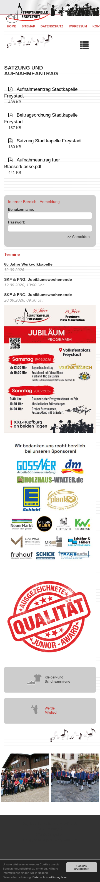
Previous (4, 777)
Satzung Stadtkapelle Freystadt (49, 140)
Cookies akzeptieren (81, 867)
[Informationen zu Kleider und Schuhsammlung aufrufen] (50, 679)
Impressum (78, 26)
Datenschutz (52, 26)
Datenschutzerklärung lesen (50, 877)
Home (11, 26)
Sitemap (28, 26)
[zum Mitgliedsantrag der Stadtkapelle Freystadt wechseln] (50, 710)
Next (96, 777)
